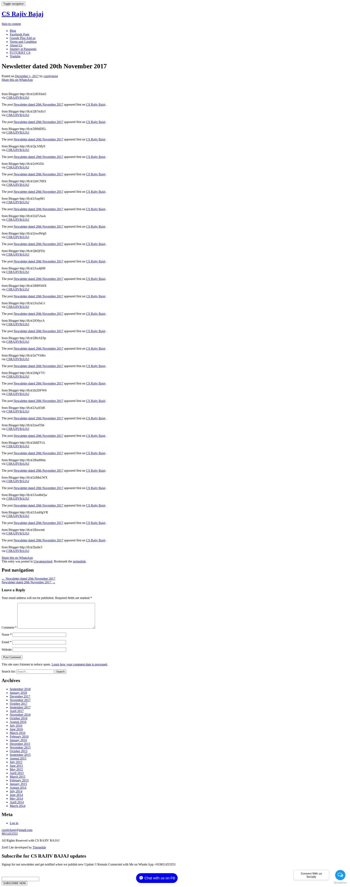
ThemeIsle (39, 847)
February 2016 (19, 736)
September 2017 (20, 707)
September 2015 (20, 754)
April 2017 (17, 711)
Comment (9, 627)
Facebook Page (19, 34)
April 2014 (17, 802)
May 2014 (16, 798)
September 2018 (20, 689)
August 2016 (18, 722)
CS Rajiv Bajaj (23, 13)
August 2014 (18, 787)
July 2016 (16, 725)
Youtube (15, 56)
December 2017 (20, 696)
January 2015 (18, 784)
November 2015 (20, 747)
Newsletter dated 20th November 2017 (38, 104)
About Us (16, 45)
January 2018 (18, 692)
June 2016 (16, 729)
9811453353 (10, 833)
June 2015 (16, 765)
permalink (79, 561)
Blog (13, 30)
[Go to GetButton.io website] (340, 883)
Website (7, 649)
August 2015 (18, 758)
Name (7, 634)
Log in (14, 823)
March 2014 (17, 806)
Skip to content (11, 24)
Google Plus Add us (22, 38)
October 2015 (18, 751)
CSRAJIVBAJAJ (17, 97)
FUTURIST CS (20, 52)
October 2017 (18, 703)
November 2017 (20, 700)
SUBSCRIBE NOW (14, 883)
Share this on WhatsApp (17, 79)
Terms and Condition (23, 41)
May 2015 (16, 769)
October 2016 (18, 718)
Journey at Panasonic (23, 49)
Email (7, 642)
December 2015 (20, 744)
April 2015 (17, 773)
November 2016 (20, 714)
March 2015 (17, 776)
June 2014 (16, 795)
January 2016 (18, 740)
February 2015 (19, 780)
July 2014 (16, 791)
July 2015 (16, 762)
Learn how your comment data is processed (79, 664)
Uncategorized (43, 561)
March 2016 (17, 733)
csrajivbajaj (51, 76)
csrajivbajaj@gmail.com (17, 830)
